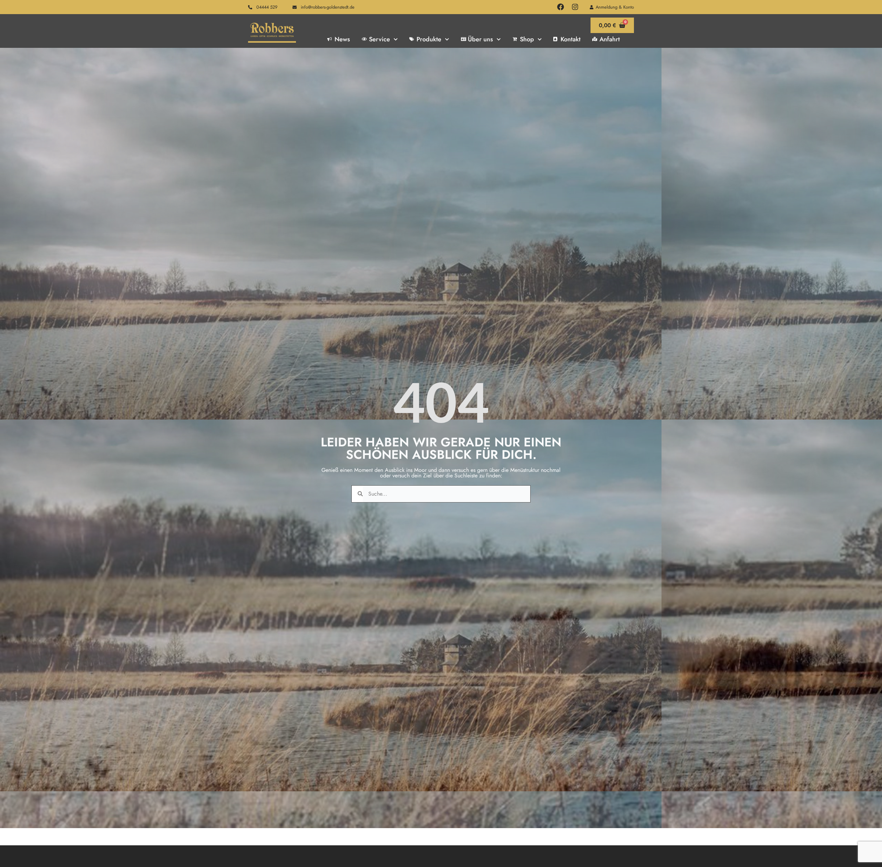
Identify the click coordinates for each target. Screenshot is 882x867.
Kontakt (571, 39)
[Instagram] (575, 6)
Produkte (429, 39)
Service (379, 39)
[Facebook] (560, 6)
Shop (527, 39)
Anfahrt (609, 39)
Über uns (480, 39)
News (342, 39)
